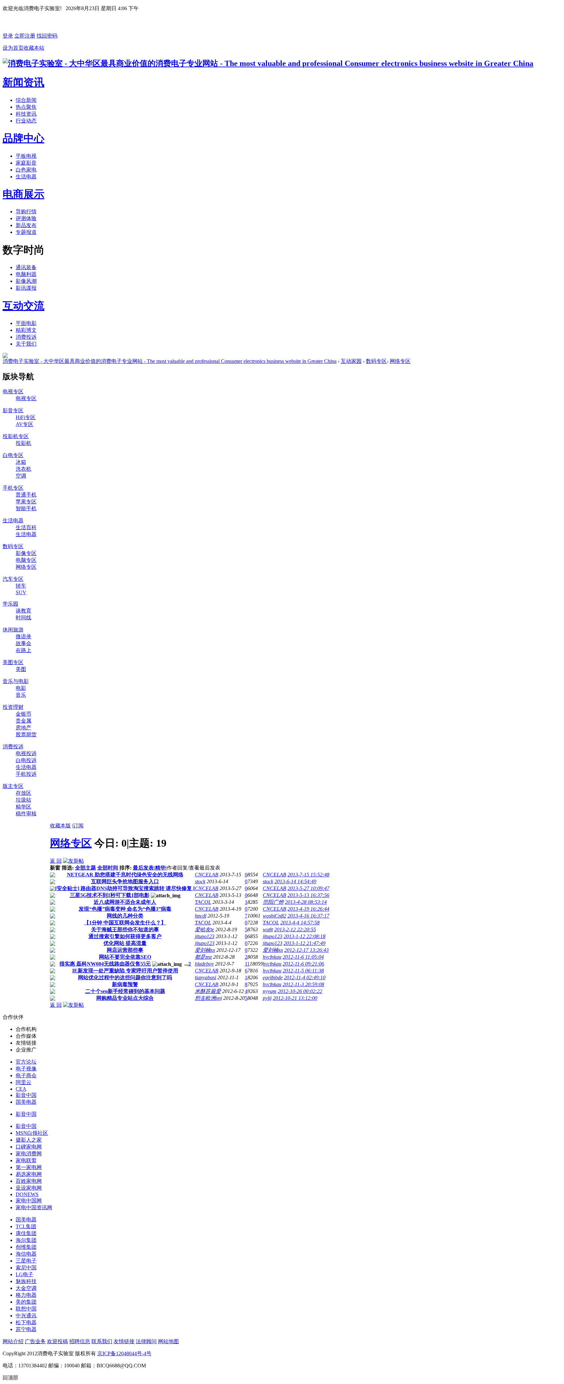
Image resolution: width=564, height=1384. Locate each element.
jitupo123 (204, 936)
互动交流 (23, 306)
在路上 (23, 650)
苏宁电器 (26, 1329)
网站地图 (168, 1341)
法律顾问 (146, 1341)
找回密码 (47, 36)
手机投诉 (26, 774)
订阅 (78, 825)
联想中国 (26, 1308)
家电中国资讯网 (34, 1207)
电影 (21, 688)
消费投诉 (26, 337)
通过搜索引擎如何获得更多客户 (125, 936)
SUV (21, 592)
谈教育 (23, 610)
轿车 (21, 586)
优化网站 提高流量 (125, 943)
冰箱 (21, 462)
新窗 (55, 868)
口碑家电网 (29, 1146)
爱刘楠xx (205, 950)
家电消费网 (29, 1153)
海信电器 (26, 1254)
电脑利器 (26, 274)
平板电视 (26, 156)
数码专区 (376, 361)
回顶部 (10, 1377)
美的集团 (26, 1302)
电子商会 (26, 1075)
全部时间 (107, 868)
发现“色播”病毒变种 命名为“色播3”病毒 (125, 909)
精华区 (23, 806)
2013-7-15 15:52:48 (308, 874)
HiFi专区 (26, 417)
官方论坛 (26, 1062)
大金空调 (26, 1288)
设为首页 (13, 48)
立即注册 (24, 36)
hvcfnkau (272, 957)
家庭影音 (26, 163)
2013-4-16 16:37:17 (308, 916)
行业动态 (26, 120)
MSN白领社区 (32, 1133)
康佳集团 (26, 1233)
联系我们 (101, 1341)
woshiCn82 (274, 916)
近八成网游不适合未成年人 (125, 902)
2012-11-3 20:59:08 (303, 984)
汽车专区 (13, 579)
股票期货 (26, 734)
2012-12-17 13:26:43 (306, 950)
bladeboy (204, 964)
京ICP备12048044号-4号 (124, 1353)
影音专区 (13, 410)
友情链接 (124, 1341)
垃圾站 (23, 800)
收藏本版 (60, 825)
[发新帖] (73, 861)
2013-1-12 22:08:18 (304, 936)
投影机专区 (16, 436)
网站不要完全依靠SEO (125, 957)
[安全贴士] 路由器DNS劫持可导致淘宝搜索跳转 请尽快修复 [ (125, 888)
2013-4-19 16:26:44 (308, 909)
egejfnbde (273, 977)
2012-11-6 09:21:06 (303, 964)
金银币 (23, 714)
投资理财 (13, 707)
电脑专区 (26, 560)
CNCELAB (206, 874)
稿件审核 (26, 813)
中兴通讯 (26, 1315)
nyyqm (269, 991)
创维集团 (26, 1247)
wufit (268, 929)
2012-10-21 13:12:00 (295, 998)
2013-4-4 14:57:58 (300, 922)
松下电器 (26, 1322)
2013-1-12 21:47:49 (304, 943)
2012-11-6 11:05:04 (303, 957)
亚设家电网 (29, 1188)
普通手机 (26, 494)
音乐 (21, 695)
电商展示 (23, 194)
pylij (267, 998)
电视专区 (13, 391)
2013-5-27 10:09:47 (308, 888)
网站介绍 (13, 1341)
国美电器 (26, 1102)
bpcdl (200, 916)
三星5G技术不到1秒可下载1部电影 (109, 895)
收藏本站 (34, 48)
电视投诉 (26, 753)
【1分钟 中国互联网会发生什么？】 (125, 922)
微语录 (23, 636)
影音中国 (26, 1095)
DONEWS (27, 1194)
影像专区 (26, 553)
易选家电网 (29, 1174)
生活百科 (26, 527)
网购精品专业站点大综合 (125, 998)
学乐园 (10, 604)
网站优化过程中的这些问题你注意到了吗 (125, 977)
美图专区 (13, 662)
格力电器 (26, 1295)
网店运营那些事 (125, 950)
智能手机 (26, 508)
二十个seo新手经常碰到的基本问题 (125, 991)
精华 (160, 868)
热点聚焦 (26, 107)
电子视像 (26, 1068)
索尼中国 (26, 1267)
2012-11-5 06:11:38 (303, 970)
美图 (21, 669)
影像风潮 (26, 281)
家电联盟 (26, 1160)
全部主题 (85, 868)
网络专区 (400, 361)
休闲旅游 (13, 629)
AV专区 (24, 424)
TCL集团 (26, 1226)
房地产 (23, 727)
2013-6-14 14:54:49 (295, 881)
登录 (8, 36)
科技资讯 (26, 114)
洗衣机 (23, 469)
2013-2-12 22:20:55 (295, 929)
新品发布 (26, 225)
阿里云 (23, 1082)
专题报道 (26, 232)
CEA (21, 1089)
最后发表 (143, 868)
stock (200, 881)
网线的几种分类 (125, 916)
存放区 (23, 793)
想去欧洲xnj (208, 998)
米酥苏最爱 (208, 991)
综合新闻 (26, 100)
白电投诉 (26, 760)
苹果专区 (26, 501)
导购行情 (26, 211)
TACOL (203, 902)
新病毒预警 (125, 984)
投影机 (23, 443)
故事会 (23, 643)
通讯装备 (26, 267)
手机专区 (13, 488)
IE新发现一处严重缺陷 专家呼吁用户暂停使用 (125, 970)
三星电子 (26, 1260)
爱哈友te (204, 929)
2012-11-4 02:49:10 (304, 977)
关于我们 (26, 344)
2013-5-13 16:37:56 (308, 895)
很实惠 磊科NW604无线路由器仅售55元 (105, 964)
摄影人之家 (29, 1140)
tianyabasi (205, 977)
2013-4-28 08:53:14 (306, 902)
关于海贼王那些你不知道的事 (125, 929)
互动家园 (351, 361)
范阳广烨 (273, 902)
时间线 (23, 617)
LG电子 (24, 1274)
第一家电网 (29, 1167)
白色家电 (26, 169)
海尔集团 (26, 1240)
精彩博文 (26, 330)
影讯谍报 (26, 288)
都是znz (203, 957)
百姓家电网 (29, 1181)
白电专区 (13, 455)
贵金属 (23, 721)
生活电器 (26, 176)
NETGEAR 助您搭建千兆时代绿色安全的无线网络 (125, 874)
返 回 (56, 861)
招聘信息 (79, 1341)
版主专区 (13, 786)
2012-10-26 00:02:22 (300, 991)
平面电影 (26, 323)
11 (247, 964)
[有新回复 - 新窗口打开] (52, 875)
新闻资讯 (23, 82)
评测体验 (26, 218)
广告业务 (35, 1341)
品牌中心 (23, 138)
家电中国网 (29, 1200)
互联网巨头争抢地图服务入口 (125, 881)
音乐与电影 (16, 681)
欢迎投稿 (57, 1341)
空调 (21, 476)
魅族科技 (26, 1281)
